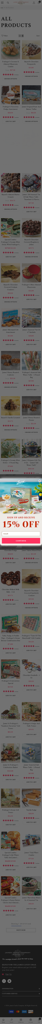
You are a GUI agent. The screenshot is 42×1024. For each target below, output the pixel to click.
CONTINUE (21, 541)
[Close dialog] (39, 480)
